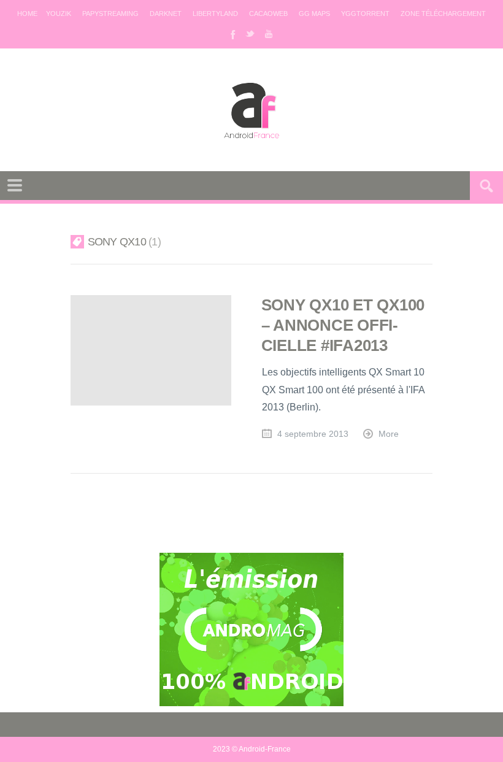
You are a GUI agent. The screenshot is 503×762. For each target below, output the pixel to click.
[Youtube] (268, 33)
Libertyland (215, 13)
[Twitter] (250, 33)
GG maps (314, 13)
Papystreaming (110, 13)
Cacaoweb (268, 13)
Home (27, 13)
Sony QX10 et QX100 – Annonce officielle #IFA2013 (342, 325)
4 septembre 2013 (312, 434)
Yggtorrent (365, 13)
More (388, 434)
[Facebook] (232, 33)
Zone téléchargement (443, 13)
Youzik (58, 13)
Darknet (166, 13)
